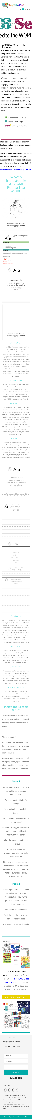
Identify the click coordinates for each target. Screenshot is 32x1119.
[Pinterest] (12, 1090)
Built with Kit (16, 1078)
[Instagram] (8, 1090)
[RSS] (16, 1090)
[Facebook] (5, 1090)
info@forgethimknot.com (11, 1041)
